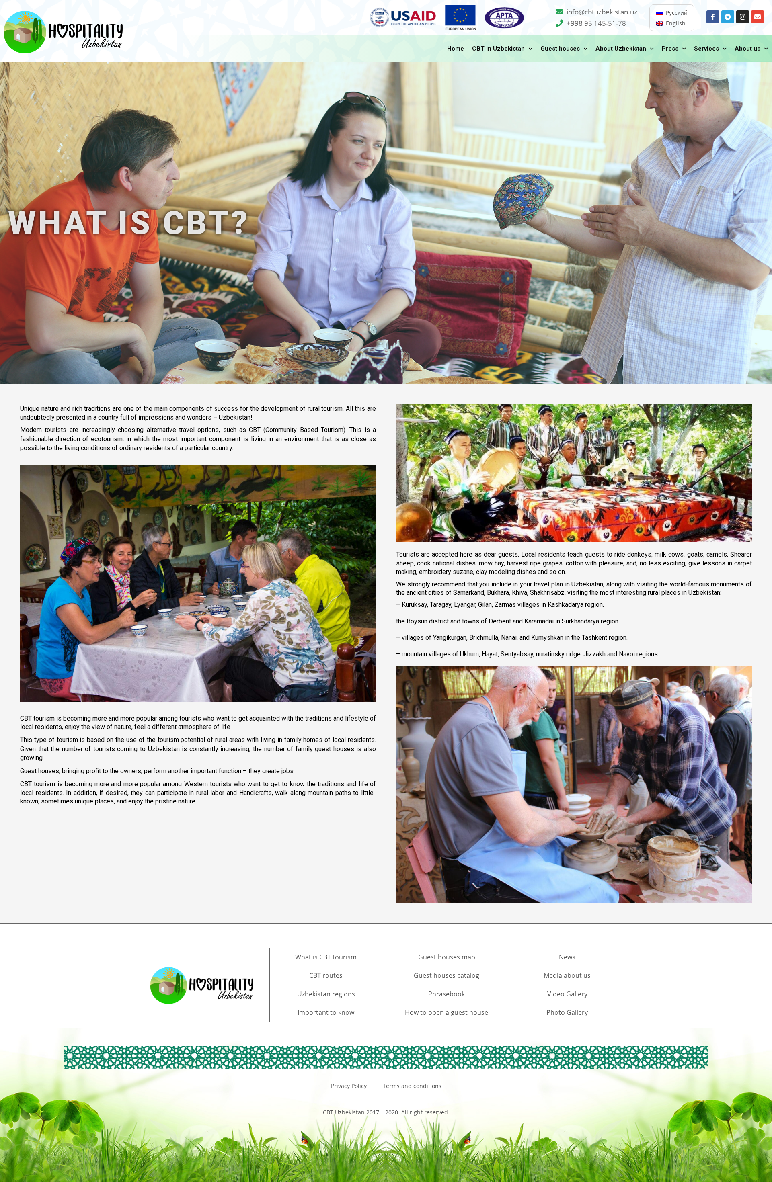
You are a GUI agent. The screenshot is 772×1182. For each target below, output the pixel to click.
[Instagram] (742, 16)
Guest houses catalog (446, 975)
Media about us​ (567, 975)
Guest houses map (446, 957)
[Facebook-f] (712, 16)
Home (455, 48)
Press (670, 48)
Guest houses (560, 48)
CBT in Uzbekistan (498, 48)
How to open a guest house (446, 1012)
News (567, 957)
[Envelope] (757, 16)
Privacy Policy (349, 1086)
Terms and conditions (412, 1086)
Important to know (326, 1012)
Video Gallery (567, 993)
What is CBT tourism (326, 957)
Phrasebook (446, 993)
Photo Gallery (567, 1012)
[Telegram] (727, 16)
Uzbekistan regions (326, 993)
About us (747, 48)
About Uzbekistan (620, 48)
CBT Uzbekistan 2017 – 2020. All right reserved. (386, 1112)
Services (706, 48)
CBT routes (326, 975)
